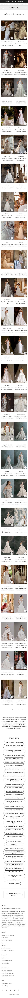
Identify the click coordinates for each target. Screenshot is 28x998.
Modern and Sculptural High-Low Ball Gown (7, 646)
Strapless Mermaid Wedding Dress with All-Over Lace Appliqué (7, 474)
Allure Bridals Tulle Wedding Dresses (14, 742)
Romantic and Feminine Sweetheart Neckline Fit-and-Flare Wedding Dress (7, 360)
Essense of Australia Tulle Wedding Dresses (14, 751)
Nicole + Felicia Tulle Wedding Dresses (14, 772)
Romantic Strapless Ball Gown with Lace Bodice (21, 388)
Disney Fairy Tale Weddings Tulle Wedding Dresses (14, 802)
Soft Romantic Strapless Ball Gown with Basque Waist (21, 331)
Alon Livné (7, 213)
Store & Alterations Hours (8, 950)
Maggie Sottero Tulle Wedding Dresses (14, 762)
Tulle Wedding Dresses (14, 883)
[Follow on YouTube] (14, 990)
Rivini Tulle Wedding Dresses (14, 841)
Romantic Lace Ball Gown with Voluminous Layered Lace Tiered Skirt (7, 245)
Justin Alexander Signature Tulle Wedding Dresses (14, 780)
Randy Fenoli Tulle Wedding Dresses (14, 765)
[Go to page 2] (22, 709)
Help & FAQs (4, 945)
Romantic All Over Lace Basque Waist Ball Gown (7, 388)
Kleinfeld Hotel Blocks (7, 960)
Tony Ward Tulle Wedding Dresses (14, 868)
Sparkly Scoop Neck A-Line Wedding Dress (7, 531)
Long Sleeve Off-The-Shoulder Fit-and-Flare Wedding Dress (7, 503)
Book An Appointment (7, 970)
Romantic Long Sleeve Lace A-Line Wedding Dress (20, 130)
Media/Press (5, 937)
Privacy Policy (5, 985)
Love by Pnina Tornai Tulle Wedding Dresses (14, 746)
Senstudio (21, 442)
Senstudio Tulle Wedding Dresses (14, 829)
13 (18, 709)
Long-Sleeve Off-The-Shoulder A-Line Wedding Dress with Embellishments (7, 560)
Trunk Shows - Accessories (8, 975)
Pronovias (21, 213)
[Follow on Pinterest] (10, 990)
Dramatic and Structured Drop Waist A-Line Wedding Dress (7, 188)
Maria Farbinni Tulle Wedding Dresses (14, 861)
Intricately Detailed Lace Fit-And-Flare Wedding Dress (21, 274)
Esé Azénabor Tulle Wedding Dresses (14, 848)
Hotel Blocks (18, 4)
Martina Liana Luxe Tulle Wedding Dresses (14, 822)
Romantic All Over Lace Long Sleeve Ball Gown (21, 503)
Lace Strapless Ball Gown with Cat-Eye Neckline (7, 331)
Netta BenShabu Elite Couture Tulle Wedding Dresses (14, 817)
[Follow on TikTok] (18, 990)
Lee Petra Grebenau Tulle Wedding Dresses (14, 837)
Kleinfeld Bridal (4, 4)
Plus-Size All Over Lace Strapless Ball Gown (21, 302)
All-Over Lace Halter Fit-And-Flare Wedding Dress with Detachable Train (20, 474)
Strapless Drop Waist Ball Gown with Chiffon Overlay (7, 675)
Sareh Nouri (21, 672)
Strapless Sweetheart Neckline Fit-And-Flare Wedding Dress (7, 417)
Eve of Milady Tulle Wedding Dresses (14, 871)
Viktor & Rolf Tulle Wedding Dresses (14, 845)
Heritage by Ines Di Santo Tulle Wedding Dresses (14, 852)
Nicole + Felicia (21, 500)
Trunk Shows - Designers (7, 973)
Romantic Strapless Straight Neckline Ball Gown (20, 216)
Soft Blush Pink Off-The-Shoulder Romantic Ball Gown (21, 532)
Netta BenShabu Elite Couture (7, 41)
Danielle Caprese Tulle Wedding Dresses (14, 776)
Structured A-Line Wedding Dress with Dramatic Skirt (21, 188)
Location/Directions (6, 948)
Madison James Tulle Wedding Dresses (14, 813)
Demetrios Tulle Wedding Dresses (14, 791)
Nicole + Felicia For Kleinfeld (20, 614)
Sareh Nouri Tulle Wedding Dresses (14, 826)
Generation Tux (5, 963)
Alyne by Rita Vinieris (7, 328)
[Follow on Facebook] (2, 990)
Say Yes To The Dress (7, 940)
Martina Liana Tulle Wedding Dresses (14, 769)
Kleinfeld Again (11, 4)
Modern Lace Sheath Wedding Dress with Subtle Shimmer (21, 704)
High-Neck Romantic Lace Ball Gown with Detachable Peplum (21, 102)
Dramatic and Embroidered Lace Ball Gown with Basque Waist (21, 675)
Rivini (7, 242)
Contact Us (4, 943)
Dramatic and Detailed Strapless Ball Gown (20, 589)
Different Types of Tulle (13, 895)
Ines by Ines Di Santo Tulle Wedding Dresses (14, 857)
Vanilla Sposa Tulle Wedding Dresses (14, 880)
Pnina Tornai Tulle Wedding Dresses (14, 758)
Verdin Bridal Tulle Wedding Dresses (14, 794)
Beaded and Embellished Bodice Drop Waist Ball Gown (21, 646)
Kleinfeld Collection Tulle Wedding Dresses (14, 876)
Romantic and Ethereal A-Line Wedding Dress (7, 703)
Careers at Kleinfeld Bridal (8, 935)
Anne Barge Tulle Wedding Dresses (14, 787)
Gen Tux (23, 4)
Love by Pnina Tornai (21, 414)
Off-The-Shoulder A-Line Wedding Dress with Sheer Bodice (20, 417)
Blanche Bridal (7, 156)
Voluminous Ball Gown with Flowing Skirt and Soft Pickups (21, 360)
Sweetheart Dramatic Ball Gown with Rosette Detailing (21, 560)
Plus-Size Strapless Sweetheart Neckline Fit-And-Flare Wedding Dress (7, 73)
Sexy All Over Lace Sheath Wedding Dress (7, 445)
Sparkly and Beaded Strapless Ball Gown (7, 130)
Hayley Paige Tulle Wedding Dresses (14, 809)
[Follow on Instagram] (6, 990)
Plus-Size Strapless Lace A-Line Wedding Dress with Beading (7, 589)
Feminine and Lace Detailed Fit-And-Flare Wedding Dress (7, 44)
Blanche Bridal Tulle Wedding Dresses (14, 798)
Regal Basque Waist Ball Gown (7, 302)
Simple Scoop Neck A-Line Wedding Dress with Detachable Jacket (20, 618)
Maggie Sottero (21, 41)
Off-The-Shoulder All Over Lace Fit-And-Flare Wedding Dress (7, 274)
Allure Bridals (20, 127)
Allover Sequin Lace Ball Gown (21, 44)
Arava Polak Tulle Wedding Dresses (14, 833)
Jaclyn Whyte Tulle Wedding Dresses (14, 865)
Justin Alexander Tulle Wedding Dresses (14, 755)
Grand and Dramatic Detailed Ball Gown (7, 102)
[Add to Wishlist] (12, 38)
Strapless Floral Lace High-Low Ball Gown (21, 445)
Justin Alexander (7, 127)
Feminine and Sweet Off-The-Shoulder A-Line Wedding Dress (21, 245)
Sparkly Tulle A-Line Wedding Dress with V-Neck (7, 618)
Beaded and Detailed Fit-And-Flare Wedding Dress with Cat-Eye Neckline (20, 73)
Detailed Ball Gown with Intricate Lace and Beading (7, 159)
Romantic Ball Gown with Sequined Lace (20, 159)
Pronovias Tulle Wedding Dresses (14, 784)
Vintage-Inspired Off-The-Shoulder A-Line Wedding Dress (7, 216)
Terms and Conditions (7, 983)
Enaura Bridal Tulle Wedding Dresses (14, 806)
